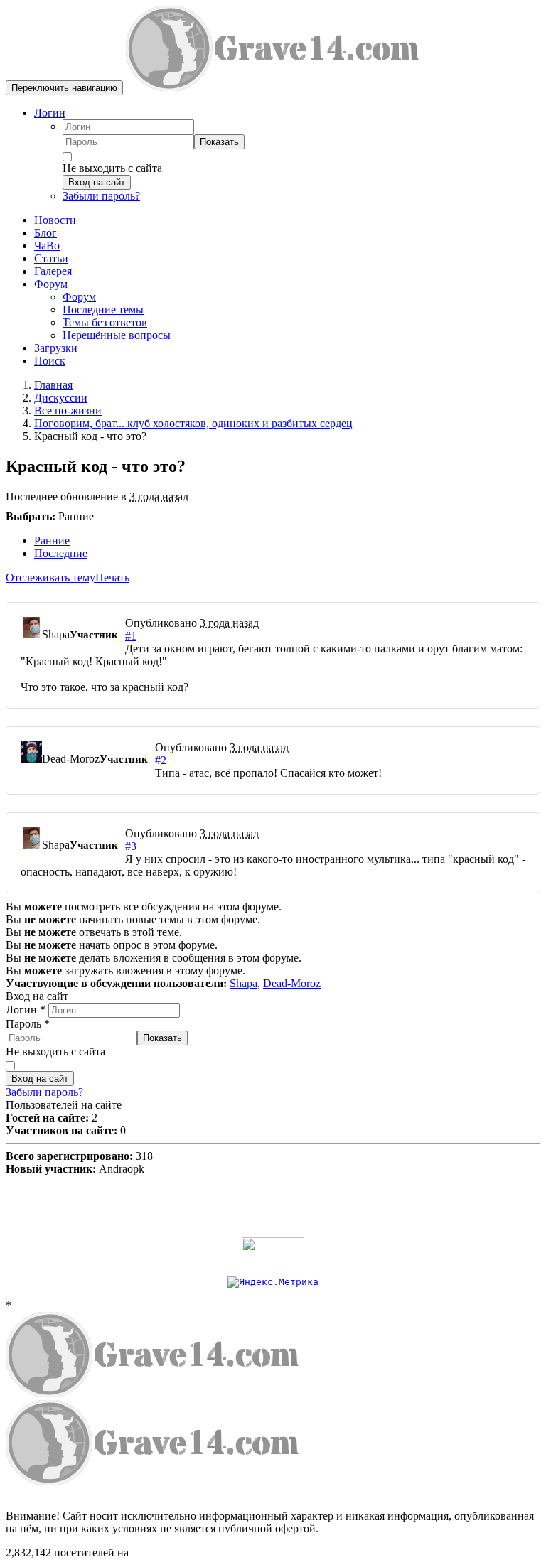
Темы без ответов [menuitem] (105, 322)
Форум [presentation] (51, 284)
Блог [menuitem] (45, 233)
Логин (49, 113)
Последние (60, 553)
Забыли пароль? (101, 196)
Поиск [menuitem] (49, 361)
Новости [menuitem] (55, 220)
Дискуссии (60, 398)
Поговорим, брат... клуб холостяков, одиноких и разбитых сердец (193, 423)
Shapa (243, 983)
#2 (160, 760)
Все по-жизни (68, 410)
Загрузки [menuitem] (55, 348)
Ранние (52, 540)
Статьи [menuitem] (51, 258)
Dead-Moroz (292, 983)
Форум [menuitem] (79, 297)
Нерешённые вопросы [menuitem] (117, 335)
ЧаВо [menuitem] (47, 246)
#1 (130, 636)
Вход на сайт (96, 182)
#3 (130, 846)
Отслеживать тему (50, 577)
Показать (219, 141)
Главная (53, 385)
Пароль (28, 1024)
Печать (112, 577)
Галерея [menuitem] (53, 271)
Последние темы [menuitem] (103, 309)
